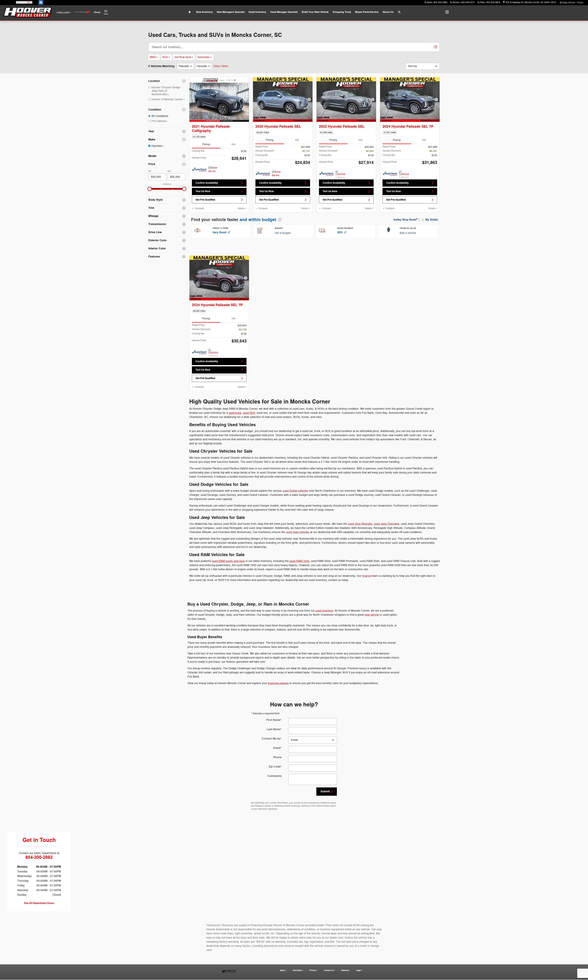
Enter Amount (167, 211)
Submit (325, 803)
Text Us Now (203, 197)
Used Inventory (257, 12)
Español (23, 2)
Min (149, 171)
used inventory (324, 622)
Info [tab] (234, 144)
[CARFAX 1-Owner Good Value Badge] (405, 180)
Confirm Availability (207, 188)
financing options (278, 695)
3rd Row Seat (183, 57)
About (388, 12)
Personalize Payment (235, 165)
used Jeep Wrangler (360, 536)
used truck (235, 425)
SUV (166, 57)
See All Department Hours (39, 915)
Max (169, 171)
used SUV (249, 425)
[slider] (149, 189)
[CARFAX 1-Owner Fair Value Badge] (341, 180)
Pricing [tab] (206, 144)
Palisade (184, 66)
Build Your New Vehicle (315, 12)
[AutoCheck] (199, 176)
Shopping (342, 12)
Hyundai (202, 66)
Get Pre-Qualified (205, 205)
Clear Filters (220, 66)
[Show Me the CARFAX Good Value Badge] (277, 180)
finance (366, 588)
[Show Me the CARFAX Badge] (214, 175)
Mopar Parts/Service (367, 12)
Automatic (205, 57)
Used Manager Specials (284, 12)
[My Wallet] (447, 12)
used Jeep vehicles (297, 544)
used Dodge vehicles (295, 503)
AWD (154, 57)
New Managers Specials (231, 12)
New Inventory (204, 12)
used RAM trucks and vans (228, 573)
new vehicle (371, 627)
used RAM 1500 (299, 573)
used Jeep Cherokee (386, 536)
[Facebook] (41, 2)
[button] (219, 137)
